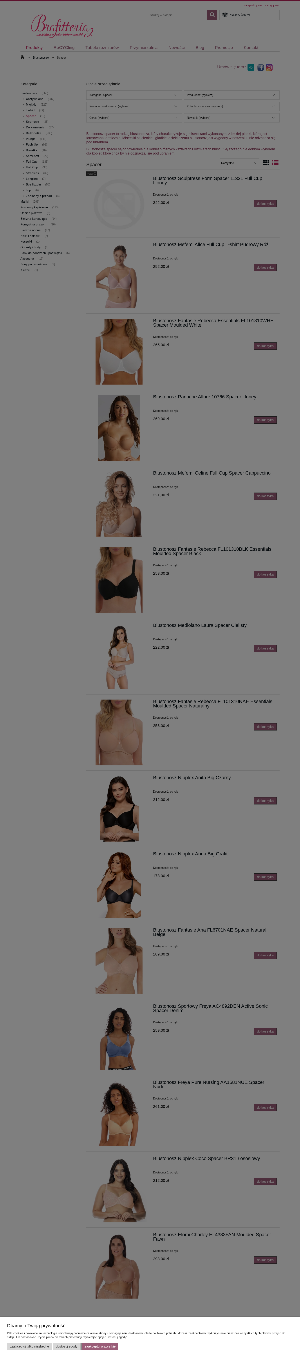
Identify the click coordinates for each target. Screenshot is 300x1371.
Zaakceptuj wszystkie (100, 1346)
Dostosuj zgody (67, 1346)
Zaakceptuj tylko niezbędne (29, 1346)
